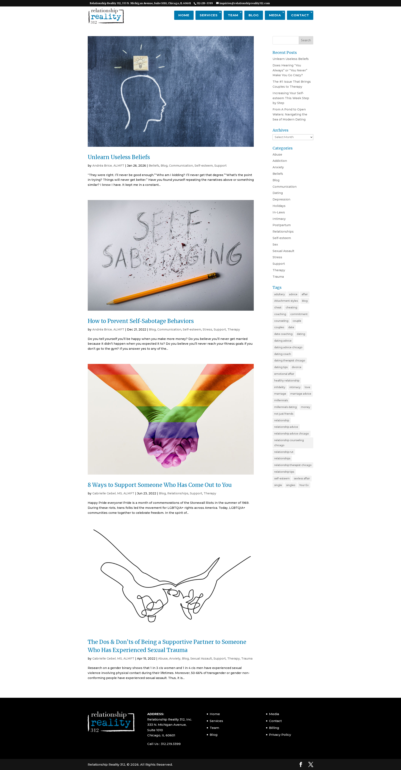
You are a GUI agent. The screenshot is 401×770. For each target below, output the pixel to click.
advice (293, 294)
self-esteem (282, 478)
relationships (282, 458)
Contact (300, 15)
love (307, 387)
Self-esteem (203, 165)
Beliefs (154, 165)
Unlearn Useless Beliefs (119, 157)
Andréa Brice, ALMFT (108, 165)
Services (209, 15)
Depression (281, 199)
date (291, 327)
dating (301, 334)
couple (297, 320)
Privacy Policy (280, 735)
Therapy (233, 329)
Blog (254, 15)
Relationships (177, 493)
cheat (278, 307)
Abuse (163, 658)
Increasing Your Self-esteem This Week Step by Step (291, 98)
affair (305, 294)
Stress (207, 329)
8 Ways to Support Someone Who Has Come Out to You (160, 484)
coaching (280, 314)
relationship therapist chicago (293, 465)
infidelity (279, 387)
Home (183, 15)
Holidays (279, 206)
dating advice (283, 340)
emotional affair (284, 373)
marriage (280, 393)
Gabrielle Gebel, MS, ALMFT (113, 493)
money (305, 407)
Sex (275, 244)
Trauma (247, 658)
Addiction (280, 161)
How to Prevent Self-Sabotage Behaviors (141, 321)
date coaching (283, 334)
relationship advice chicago (291, 433)
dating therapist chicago (289, 360)
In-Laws (279, 212)
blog (305, 300)
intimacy (295, 387)
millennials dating (285, 407)
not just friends (283, 413)
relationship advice (286, 426)
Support (220, 165)
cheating (291, 307)
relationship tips (284, 471)
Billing (274, 728)
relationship (281, 420)
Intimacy (279, 219)
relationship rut (283, 451)
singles (290, 485)
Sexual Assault (201, 658)
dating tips (281, 367)
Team (233, 15)
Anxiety (174, 658)
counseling (281, 320)
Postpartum (282, 225)
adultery (279, 294)
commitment (299, 314)
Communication (181, 165)
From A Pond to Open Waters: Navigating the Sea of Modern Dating (290, 114)
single (278, 485)
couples (279, 327)
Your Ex (304, 485)
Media (275, 15)
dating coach (282, 354)
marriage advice (300, 393)
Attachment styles (286, 300)
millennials (281, 400)
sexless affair (302, 478)
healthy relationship (286, 380)
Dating (278, 193)
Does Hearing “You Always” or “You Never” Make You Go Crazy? (290, 70)
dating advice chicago (288, 347)
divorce (296, 367)
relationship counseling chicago (289, 443)
